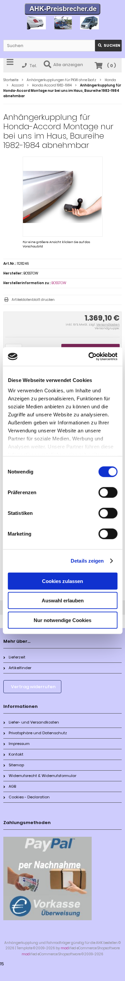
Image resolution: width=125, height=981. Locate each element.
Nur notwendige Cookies (62, 620)
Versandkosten (108, 325)
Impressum (19, 743)
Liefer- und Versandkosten (34, 722)
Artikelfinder (20, 667)
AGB (12, 786)
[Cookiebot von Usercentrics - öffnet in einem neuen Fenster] (89, 356)
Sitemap (16, 765)
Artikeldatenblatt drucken (33, 299)
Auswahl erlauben (63, 600)
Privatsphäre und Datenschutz (38, 733)
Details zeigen (87, 561)
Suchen (108, 45)
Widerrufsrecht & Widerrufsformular (42, 775)
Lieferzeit (17, 657)
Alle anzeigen (68, 64)
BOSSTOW (58, 282)
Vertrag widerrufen (33, 686)
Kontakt (16, 754)
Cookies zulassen (62, 581)
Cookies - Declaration (29, 797)
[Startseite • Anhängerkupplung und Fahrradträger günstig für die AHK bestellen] (62, 9)
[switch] (107, 492)
